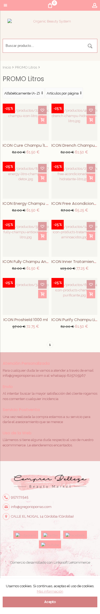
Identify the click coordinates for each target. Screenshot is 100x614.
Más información (50, 591)
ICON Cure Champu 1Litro (27, 145)
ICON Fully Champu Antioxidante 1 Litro (40, 261)
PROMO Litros (26, 67)
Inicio (7, 67)
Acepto (50, 602)
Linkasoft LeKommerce (72, 562)
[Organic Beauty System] (50, 29)
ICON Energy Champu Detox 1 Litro (36, 203)
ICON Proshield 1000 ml (25, 319)
